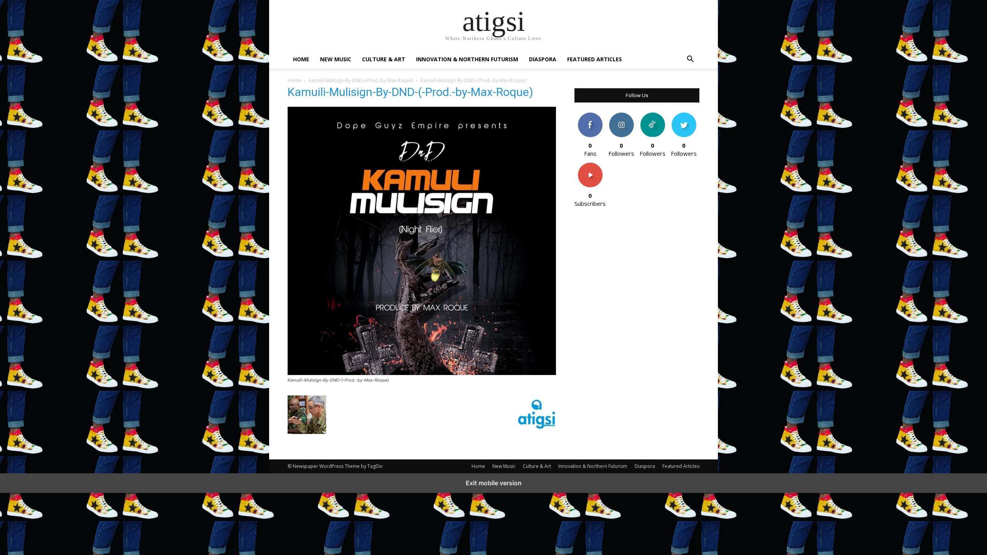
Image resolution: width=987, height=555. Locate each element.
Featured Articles (594, 59)
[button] (690, 60)
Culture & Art (383, 59)
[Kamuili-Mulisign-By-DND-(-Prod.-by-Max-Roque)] (422, 373)
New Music (335, 59)
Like (590, 115)
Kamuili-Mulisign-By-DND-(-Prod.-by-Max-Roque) (360, 80)
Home (301, 59)
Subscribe (590, 165)
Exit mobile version (494, 483)
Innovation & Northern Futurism (467, 59)
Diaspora (542, 59)
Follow (621, 115)
